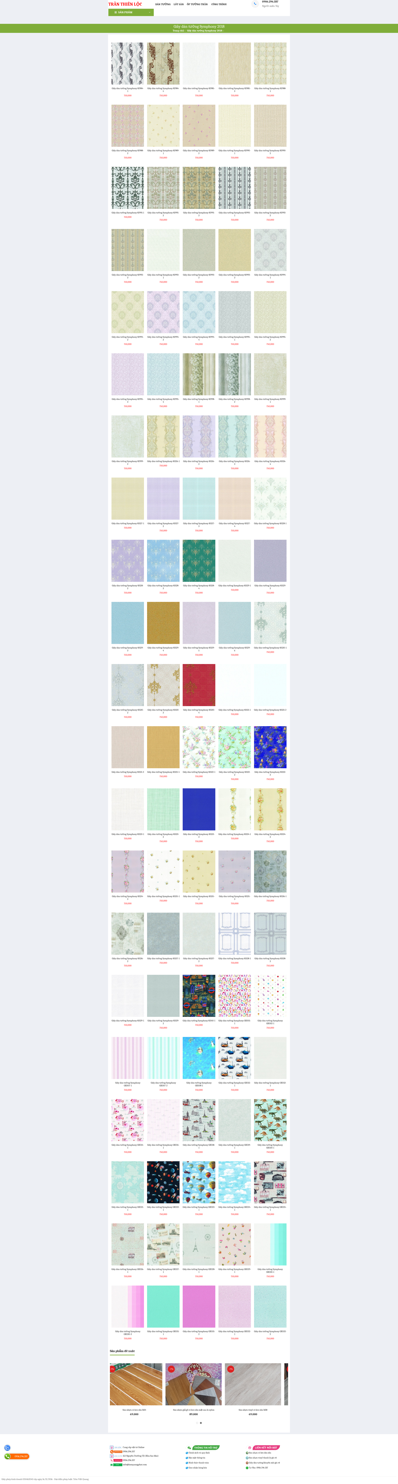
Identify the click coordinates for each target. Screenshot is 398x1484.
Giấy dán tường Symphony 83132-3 (270, 773)
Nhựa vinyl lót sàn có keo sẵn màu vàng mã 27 (258, 1409)
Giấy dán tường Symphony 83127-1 (128, 523)
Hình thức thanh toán (198, 1462)
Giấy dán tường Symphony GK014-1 (128, 1146)
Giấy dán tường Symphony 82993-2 (199, 276)
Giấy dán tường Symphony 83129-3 (127, 649)
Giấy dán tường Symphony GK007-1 (127, 1084)
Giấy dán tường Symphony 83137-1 (163, 958)
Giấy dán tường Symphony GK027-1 (163, 1270)
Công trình (219, 4)
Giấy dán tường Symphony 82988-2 (128, 152)
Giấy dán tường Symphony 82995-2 (270, 338)
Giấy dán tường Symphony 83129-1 (234, 585)
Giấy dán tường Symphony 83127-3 (199, 525)
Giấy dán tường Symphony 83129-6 (234, 649)
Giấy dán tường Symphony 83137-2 (199, 960)
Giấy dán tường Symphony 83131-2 (270, 709)
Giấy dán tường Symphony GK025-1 (270, 1208)
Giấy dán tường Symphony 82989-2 (199, 152)
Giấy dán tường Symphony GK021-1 (128, 1208)
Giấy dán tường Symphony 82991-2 (163, 214)
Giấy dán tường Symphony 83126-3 (234, 462)
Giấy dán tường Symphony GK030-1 (270, 1270)
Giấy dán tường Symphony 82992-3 (128, 276)
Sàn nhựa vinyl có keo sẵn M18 (139, 1409)
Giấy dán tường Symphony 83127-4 (234, 525)
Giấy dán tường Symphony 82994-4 (199, 338)
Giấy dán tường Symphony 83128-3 (163, 587)
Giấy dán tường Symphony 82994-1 (270, 276)
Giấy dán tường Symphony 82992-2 (270, 214)
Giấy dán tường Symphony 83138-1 (234, 958)
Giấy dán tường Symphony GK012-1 (235, 1084)
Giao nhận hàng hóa (197, 1467)
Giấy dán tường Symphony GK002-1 (270, 1022)
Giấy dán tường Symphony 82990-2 (270, 152)
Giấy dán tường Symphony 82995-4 (163, 400)
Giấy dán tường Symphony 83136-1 (270, 896)
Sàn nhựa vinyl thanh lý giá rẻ (262, 1457)
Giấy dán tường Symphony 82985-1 (199, 90)
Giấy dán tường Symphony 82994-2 (128, 338)
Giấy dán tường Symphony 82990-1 (235, 152)
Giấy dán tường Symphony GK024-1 (234, 1208)
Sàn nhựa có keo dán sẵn (259, 1452)
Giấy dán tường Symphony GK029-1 (234, 1270)
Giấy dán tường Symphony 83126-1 (163, 461)
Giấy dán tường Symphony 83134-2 (270, 835)
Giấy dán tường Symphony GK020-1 (270, 1146)
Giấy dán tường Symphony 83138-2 (270, 960)
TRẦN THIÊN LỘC (125, 4)
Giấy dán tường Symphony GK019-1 (235, 1146)
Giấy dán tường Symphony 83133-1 (128, 834)
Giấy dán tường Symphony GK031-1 (163, 1333)
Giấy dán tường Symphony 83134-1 (234, 834)
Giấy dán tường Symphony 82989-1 (163, 152)
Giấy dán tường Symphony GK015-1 (163, 1146)
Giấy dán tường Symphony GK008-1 (199, 1084)
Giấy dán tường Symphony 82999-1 (270, 400)
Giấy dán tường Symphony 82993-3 (235, 276)
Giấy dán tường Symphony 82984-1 (128, 90)
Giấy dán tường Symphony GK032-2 (270, 1333)
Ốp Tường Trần (197, 4)
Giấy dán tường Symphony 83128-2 (127, 587)
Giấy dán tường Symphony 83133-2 (163, 835)
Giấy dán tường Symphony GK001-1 (234, 1022)
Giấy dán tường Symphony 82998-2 (235, 400)
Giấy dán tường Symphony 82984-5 (163, 90)
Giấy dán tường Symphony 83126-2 (199, 462)
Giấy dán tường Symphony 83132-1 (199, 772)
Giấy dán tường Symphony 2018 (204, 30)
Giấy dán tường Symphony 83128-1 (270, 523)
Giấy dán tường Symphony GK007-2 (163, 1084)
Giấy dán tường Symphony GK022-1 (163, 1208)
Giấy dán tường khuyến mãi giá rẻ (264, 1462)
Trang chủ (178, 30)
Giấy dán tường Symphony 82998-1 (199, 400)
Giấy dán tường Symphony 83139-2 (163, 1022)
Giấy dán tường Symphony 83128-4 (199, 587)
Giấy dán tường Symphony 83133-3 (199, 835)
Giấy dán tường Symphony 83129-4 (163, 649)
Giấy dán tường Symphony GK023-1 (199, 1208)
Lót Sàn (179, 4)
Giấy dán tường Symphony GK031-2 (199, 1333)
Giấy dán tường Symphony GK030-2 (127, 1333)
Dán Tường (163, 4)
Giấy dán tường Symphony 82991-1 (128, 212)
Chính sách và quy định (199, 1452)
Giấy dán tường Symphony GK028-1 (199, 1270)
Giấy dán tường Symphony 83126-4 (270, 462)
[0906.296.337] (7, 1456)
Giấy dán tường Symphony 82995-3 (128, 400)
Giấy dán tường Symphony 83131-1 (235, 709)
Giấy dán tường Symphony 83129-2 (270, 587)
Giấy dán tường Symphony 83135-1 (163, 896)
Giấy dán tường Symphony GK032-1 (234, 1333)
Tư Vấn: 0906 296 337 (258, 1467)
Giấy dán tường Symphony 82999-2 (128, 462)
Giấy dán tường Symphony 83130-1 (270, 647)
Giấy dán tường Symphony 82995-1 (235, 338)
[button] (197, 1423)
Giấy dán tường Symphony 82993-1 (163, 276)
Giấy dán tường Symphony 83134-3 (127, 897)
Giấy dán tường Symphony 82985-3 (235, 90)
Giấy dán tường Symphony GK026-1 (127, 1270)
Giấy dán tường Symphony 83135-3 (234, 897)
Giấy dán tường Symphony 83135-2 (199, 897)
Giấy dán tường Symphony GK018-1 (199, 1146)
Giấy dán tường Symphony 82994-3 (163, 338)
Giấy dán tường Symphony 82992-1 (235, 214)
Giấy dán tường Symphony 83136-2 (127, 960)
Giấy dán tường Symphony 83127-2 (163, 525)
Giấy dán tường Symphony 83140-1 (199, 1020)
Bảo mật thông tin (196, 1457)
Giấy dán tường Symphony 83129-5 (199, 649)
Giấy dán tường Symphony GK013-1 (270, 1084)
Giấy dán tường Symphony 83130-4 (199, 711)
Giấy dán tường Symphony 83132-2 (234, 773)
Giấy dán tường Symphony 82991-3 (199, 214)
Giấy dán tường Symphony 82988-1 (270, 90)
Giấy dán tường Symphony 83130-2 (128, 711)
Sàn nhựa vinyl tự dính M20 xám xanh (199, 1409)
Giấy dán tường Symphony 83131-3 (128, 772)
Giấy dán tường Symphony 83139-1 (128, 1020)
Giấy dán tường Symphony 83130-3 (163, 711)
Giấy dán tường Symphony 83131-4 (163, 772)
